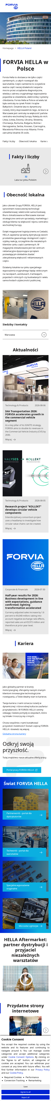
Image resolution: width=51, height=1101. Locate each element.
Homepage (8, 48)
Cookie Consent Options (21, 1057)
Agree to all (26, 1092)
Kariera (44, 141)
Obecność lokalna (28, 141)
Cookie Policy (16, 1072)
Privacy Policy (43, 1069)
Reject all (26, 1097)
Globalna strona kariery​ (14, 733)
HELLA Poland (24, 48)
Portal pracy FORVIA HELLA (20, 769)
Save (26, 1086)
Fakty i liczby (9, 141)
